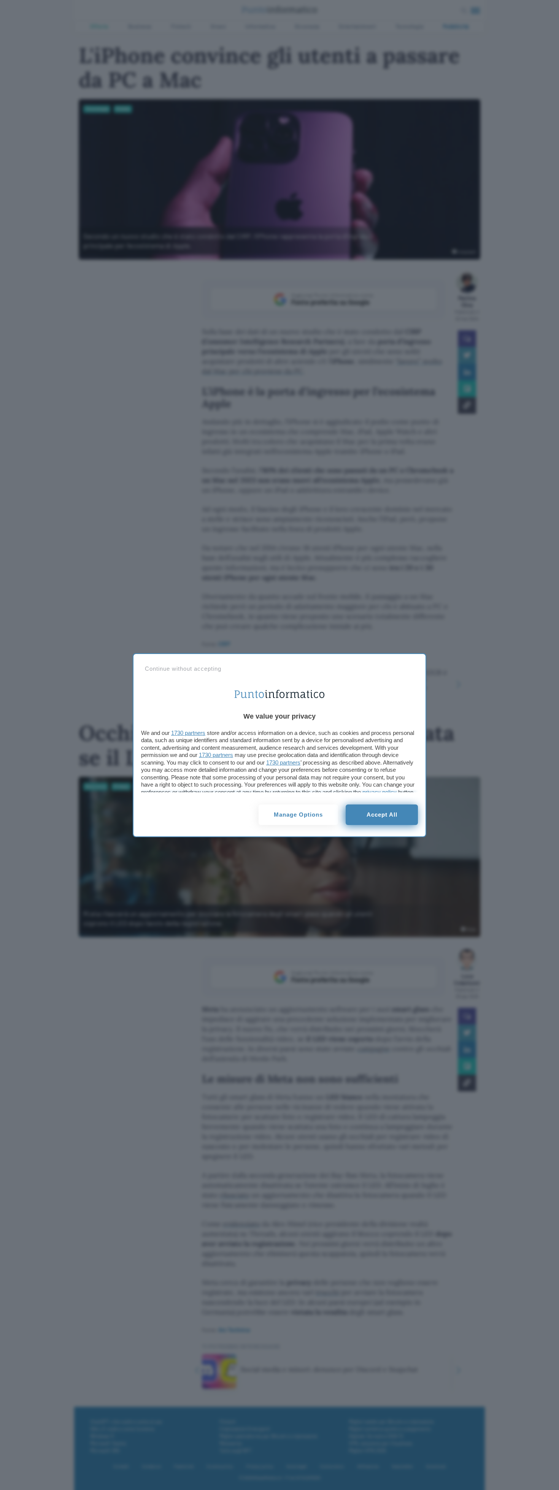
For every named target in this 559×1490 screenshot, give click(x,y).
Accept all (382, 814)
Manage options (298, 814)
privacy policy (379, 792)
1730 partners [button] (188, 733)
